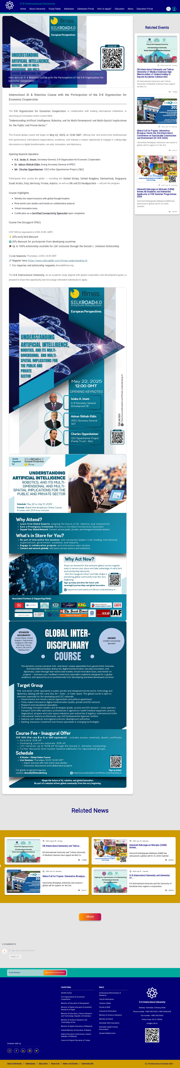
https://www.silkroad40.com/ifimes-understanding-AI (57, 261)
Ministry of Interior (106, 1019)
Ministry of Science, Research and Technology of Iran (74, 1021)
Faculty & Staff (104, 1007)
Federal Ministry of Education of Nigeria (76, 1030)
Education (43, 1063)
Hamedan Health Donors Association (108, 1028)
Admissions (30, 1063)
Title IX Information (106, 999)
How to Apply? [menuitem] (104, 9)
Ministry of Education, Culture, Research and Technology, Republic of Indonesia (76, 1015)
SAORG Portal (66, 993)
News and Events (70, 1063)
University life (87, 1063)
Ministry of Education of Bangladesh (75, 1003)
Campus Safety (105, 1003)
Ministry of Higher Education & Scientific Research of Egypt (76, 1008)
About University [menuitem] (37, 9)
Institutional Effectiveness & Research (110, 994)
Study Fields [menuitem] (55, 9)
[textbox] (93, 950)
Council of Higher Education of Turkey (75, 1040)
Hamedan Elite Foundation (109, 1023)
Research (55, 1063)
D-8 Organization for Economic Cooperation (73, 998)
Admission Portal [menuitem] (85, 9)
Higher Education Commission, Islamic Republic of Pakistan (76, 1035)
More (90, 916)
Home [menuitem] (23, 9)
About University (14, 1063)
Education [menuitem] (119, 9)
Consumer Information (108, 1011)
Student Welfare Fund (107, 1033)
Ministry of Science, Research (110, 1015)
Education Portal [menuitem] (145, 9)
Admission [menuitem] (69, 9)
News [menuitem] (130, 9)
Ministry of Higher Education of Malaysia (76, 1026)
